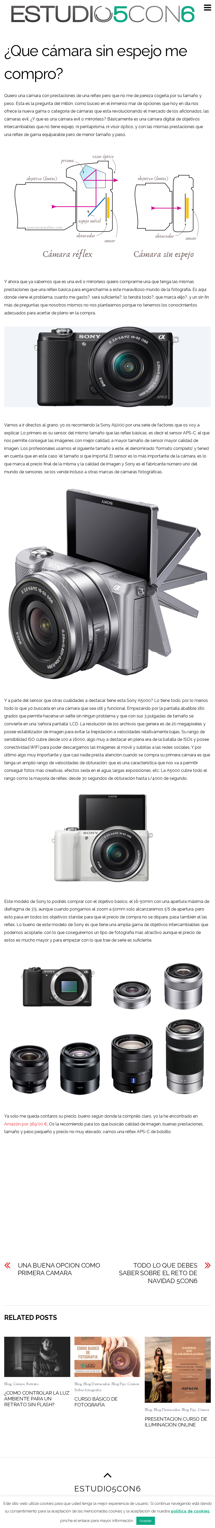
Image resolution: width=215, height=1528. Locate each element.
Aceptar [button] (145, 1521)
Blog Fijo (118, 1384)
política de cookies (190, 1511)
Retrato (32, 1384)
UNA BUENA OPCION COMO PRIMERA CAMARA (59, 1269)
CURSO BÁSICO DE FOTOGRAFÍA (96, 1402)
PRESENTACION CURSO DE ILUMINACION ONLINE (176, 1422)
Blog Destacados (96, 1384)
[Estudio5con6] (102, 21)
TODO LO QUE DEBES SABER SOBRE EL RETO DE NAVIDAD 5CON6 (158, 1273)
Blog (8, 1384)
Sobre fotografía (87, 1390)
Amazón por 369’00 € (25, 1124)
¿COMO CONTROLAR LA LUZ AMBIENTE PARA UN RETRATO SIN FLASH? (36, 1398)
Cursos (19, 1384)
